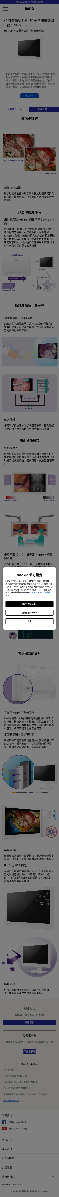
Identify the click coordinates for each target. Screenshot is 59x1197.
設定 (29, 621)
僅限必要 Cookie (29, 612)
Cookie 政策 (34, 592)
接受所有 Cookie (29, 604)
